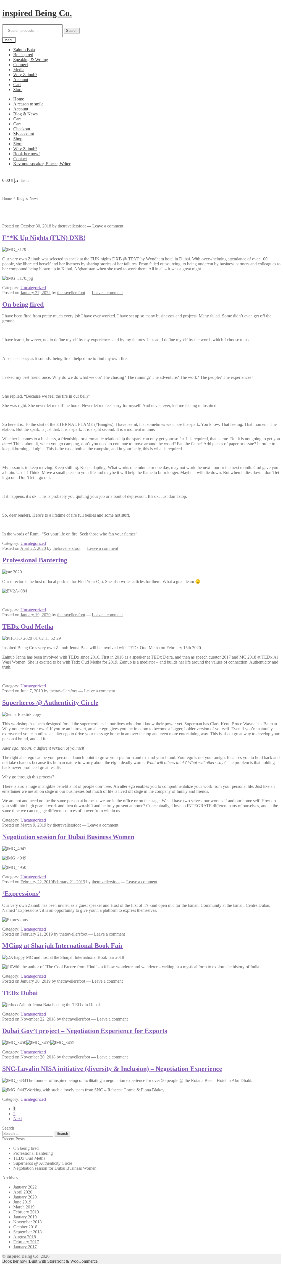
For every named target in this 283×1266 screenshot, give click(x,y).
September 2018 (27, 1231)
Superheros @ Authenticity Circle (50, 702)
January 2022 (25, 1187)
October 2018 (25, 1226)
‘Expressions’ (21, 893)
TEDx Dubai (20, 992)
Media (18, 69)
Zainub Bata (24, 49)
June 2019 (22, 1202)
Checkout (21, 128)
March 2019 (24, 1207)
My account (23, 133)
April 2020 (22, 1192)
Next (17, 1118)
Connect (20, 64)
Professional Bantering (34, 560)
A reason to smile (28, 104)
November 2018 (27, 1222)
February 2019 (26, 1212)
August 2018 (24, 1236)
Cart (17, 84)
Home (18, 99)
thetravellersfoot (72, 226)
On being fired (23, 304)
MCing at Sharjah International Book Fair (62, 945)
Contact (20, 158)
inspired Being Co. (37, 13)
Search (71, 31)
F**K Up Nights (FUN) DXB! (43, 237)
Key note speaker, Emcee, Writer (41, 163)
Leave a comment (107, 226)
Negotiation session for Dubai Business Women (68, 836)
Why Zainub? (25, 74)
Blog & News (25, 114)
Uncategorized (33, 287)
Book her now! (26, 153)
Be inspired (23, 54)
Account (20, 79)
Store (17, 89)
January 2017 (25, 1246)
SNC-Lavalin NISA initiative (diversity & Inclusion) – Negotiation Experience (112, 1068)
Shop (17, 138)
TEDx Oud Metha (27, 626)
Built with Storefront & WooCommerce (63, 1261)
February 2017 (26, 1241)
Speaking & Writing (30, 59)
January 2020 (25, 1197)
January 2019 (25, 1217)
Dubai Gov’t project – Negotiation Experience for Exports (84, 1030)
